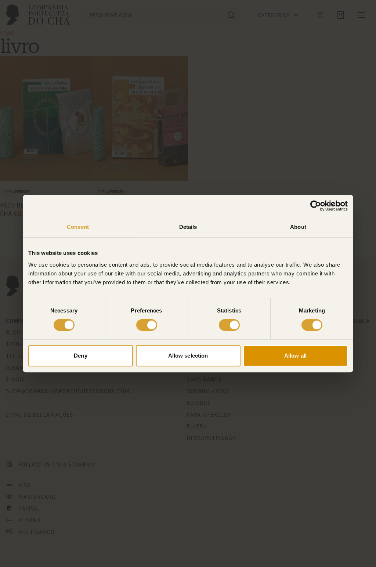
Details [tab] (188, 227)
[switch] (146, 325)
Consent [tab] (78, 227)
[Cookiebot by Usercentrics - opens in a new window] (315, 205)
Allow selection (188, 355)
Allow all (295, 355)
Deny (80, 355)
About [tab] (298, 227)
